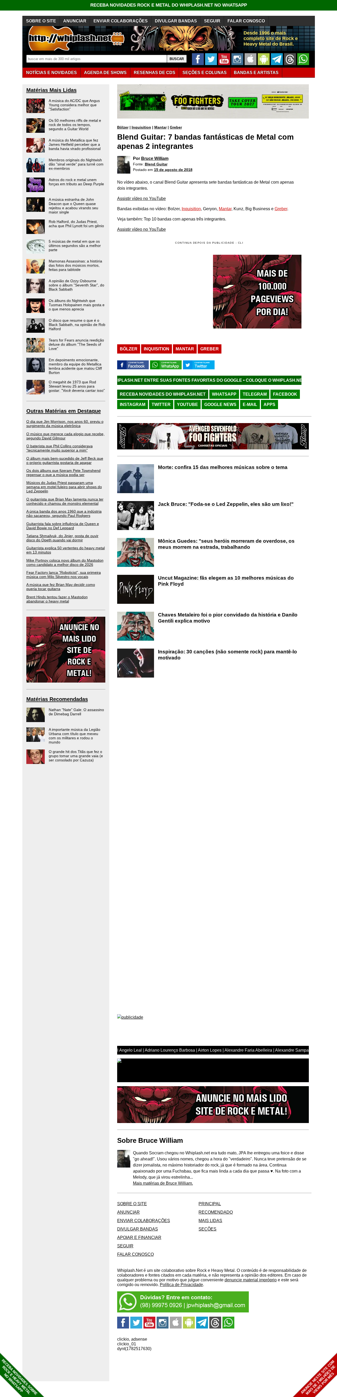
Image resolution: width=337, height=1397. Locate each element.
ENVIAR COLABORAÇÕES (120, 21)
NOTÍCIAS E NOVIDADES (51, 72)
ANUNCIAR (74, 21)
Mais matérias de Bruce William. (163, 1183)
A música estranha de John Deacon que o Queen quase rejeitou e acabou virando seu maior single (73, 205)
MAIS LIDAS (210, 1220)
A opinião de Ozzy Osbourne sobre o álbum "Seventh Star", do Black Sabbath (76, 285)
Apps (269, 404)
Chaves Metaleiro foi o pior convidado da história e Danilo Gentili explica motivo (228, 618)
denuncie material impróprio (251, 1280)
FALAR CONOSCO (246, 21)
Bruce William (154, 158)
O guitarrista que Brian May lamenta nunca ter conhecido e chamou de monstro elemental (64, 501)
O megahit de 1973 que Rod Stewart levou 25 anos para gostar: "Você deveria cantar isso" (77, 386)
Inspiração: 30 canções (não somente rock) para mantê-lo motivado (227, 654)
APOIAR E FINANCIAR (139, 1237)
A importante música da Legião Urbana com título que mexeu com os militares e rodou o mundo (74, 735)
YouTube (187, 404)
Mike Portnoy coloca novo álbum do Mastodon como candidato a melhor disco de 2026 (64, 562)
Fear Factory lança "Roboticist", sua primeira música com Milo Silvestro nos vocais (63, 574)
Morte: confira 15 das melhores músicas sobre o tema (223, 467)
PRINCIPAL (210, 1204)
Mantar (160, 127)
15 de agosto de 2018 (173, 170)
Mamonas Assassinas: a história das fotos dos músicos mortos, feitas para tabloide (75, 265)
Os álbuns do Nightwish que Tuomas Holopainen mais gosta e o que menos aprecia (77, 304)
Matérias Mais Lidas (51, 90)
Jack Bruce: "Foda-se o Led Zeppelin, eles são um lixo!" (226, 504)
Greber (176, 127)
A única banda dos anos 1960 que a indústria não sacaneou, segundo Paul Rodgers (64, 513)
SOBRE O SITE (41, 21)
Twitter (161, 404)
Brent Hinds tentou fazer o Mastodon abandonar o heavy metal (57, 599)
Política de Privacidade (181, 1284)
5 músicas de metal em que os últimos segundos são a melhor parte (75, 245)
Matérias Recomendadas (57, 699)
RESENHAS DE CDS (154, 72)
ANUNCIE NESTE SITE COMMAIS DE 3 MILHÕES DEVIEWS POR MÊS (318, 1378)
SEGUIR (212, 21)
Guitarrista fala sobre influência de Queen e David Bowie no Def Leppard (62, 526)
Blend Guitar (156, 164)
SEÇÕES (204, 72)
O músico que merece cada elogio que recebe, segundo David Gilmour (65, 436)
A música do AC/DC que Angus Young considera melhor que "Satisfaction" (74, 105)
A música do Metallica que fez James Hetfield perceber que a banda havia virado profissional (75, 144)
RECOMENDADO (216, 1212)
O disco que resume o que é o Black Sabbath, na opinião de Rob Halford (77, 324)
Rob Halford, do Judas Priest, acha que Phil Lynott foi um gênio (76, 223)
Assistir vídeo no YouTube (141, 198)
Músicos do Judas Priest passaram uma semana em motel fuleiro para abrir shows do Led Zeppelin (64, 487)
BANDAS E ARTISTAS (256, 72)
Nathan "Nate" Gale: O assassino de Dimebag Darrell (76, 712)
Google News (220, 404)
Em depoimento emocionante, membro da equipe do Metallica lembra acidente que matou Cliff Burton (75, 366)
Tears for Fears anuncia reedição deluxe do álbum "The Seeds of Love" (76, 344)
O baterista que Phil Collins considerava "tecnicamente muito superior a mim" (59, 448)
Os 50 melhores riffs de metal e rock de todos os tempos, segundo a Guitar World (75, 124)
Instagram (132, 404)
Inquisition (141, 127)
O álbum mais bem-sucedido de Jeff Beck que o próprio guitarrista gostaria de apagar (64, 460)
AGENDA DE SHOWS (105, 72)
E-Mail (250, 404)
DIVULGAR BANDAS (176, 21)
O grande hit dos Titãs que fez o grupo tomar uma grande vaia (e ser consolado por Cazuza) (76, 755)
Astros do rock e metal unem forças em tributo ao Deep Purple (76, 182)
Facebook (285, 394)
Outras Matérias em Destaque (63, 411)
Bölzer (122, 127)
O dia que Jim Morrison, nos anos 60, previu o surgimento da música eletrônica (64, 423)
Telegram (255, 394)
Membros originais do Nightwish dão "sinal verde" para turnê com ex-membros (76, 164)
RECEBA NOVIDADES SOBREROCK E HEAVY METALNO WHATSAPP (19, 1377)
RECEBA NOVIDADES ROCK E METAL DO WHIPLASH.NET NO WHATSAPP (168, 5)
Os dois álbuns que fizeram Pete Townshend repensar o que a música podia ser (63, 472)
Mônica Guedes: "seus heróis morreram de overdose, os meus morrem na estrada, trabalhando (226, 544)
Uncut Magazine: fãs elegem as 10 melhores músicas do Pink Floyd (226, 581)
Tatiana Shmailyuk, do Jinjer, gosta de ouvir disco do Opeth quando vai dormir (62, 538)
